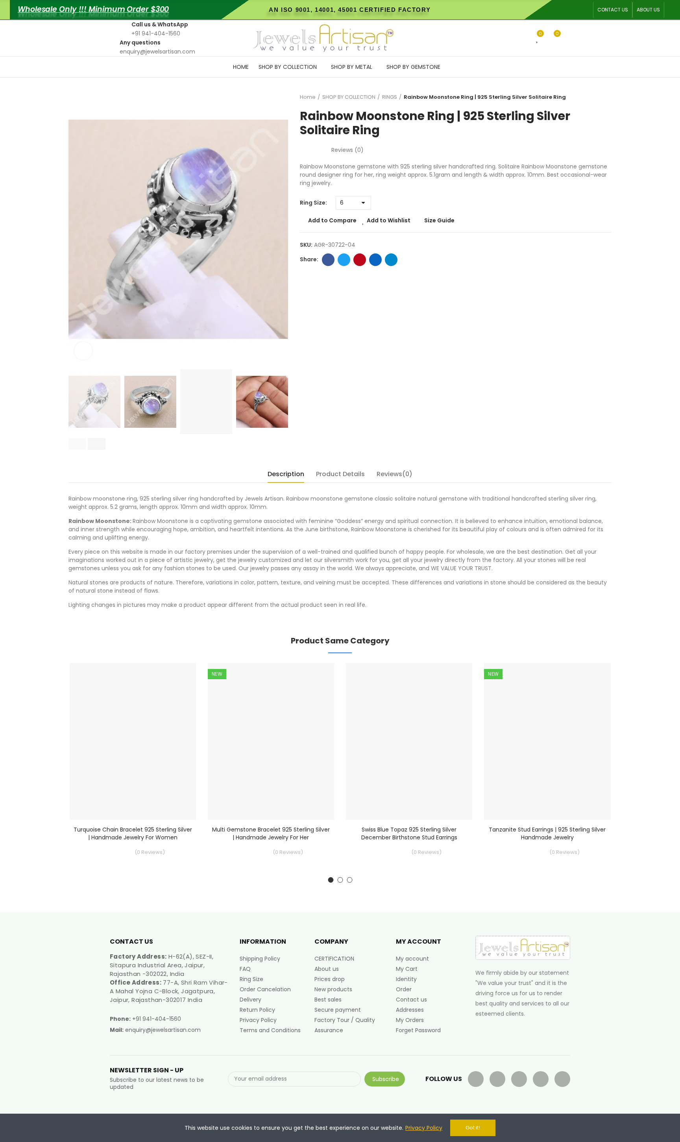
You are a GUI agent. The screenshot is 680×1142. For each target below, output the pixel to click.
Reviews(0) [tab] (394, 474)
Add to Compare (332, 220)
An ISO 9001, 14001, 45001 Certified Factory (350, 9)
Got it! (473, 1127)
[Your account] (568, 38)
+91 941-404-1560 (156, 1019)
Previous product (586, 97)
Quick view (176, 708)
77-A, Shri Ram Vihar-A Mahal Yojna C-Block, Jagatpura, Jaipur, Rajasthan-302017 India (169, 991)
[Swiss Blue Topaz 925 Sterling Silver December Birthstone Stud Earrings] (409, 741)
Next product (606, 97)
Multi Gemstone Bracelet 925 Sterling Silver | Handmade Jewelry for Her (271, 833)
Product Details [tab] (340, 474)
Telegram (391, 259)
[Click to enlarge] (83, 351)
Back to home (596, 97)
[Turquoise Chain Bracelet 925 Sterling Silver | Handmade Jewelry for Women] (133, 741)
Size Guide (439, 220)
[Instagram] (562, 1079)
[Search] (524, 38)
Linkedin (375, 259)
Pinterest (359, 259)
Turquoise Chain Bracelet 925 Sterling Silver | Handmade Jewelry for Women (133, 833)
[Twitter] (497, 1079)
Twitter (344, 259)
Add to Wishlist (388, 220)
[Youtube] (519, 1079)
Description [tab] (286, 474)
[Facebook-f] (476, 1079)
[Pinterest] (541, 1079)
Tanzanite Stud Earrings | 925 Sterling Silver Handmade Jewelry (547, 833)
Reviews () (347, 150)
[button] (612, 10)
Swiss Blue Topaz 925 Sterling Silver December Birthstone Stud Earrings (409, 833)
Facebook (328, 259)
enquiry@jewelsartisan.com (163, 1030)
